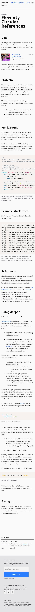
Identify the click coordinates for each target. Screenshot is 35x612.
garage (25, 544)
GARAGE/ (4, 14)
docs (21, 403)
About (28, 3)
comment (28, 290)
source (8, 346)
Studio (14, 3)
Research (21, 3)
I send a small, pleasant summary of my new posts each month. (16, 564)
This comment (5, 321)
